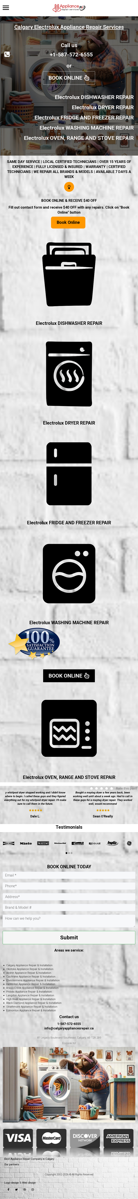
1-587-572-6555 (69, 1024)
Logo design (11, 1182)
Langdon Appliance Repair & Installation (30, 995)
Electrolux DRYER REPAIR (69, 423)
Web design (29, 1182)
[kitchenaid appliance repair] (26, 843)
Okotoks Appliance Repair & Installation (29, 969)
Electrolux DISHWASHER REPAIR (69, 323)
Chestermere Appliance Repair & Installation (33, 980)
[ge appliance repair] (95, 843)
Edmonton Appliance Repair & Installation (31, 1010)
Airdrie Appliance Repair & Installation (28, 972)
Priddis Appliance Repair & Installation (29, 991)
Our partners (11, 1164)
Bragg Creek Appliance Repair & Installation (32, 987)
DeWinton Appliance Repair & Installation (30, 984)
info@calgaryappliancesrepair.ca (69, 1028)
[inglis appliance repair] (78, 843)
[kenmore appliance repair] (43, 843)
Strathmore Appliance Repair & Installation (31, 1006)
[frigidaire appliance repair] (112, 843)
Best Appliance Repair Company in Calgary (29, 1159)
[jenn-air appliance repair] (60, 843)
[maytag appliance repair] (9, 843)
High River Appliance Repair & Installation (31, 999)
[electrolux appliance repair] (129, 843)
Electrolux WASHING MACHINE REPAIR (69, 622)
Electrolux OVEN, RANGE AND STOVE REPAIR (69, 777)
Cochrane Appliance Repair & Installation (30, 976)
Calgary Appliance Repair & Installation (29, 965)
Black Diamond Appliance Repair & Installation (33, 1003)
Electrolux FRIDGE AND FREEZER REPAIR (69, 522)
